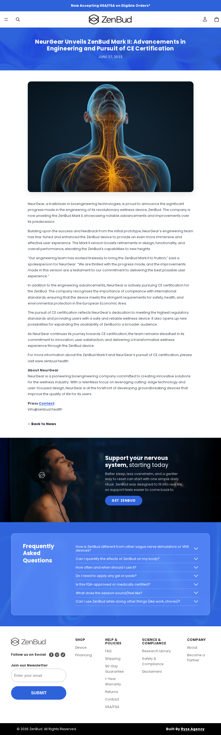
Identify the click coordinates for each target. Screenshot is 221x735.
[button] (137, 549)
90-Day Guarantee (114, 669)
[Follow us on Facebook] (51, 654)
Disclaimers (152, 671)
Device (81, 647)
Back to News (43, 424)
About (192, 647)
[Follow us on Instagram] (57, 654)
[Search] (18, 19)
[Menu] (6, 19)
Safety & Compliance (153, 661)
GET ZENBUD (124, 500)
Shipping (112, 658)
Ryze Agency (193, 729)
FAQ (108, 651)
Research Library (156, 651)
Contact (46, 403)
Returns (111, 691)
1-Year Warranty (113, 681)
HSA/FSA (112, 707)
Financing (83, 655)
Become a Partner (196, 658)
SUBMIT (39, 692)
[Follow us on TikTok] (63, 654)
